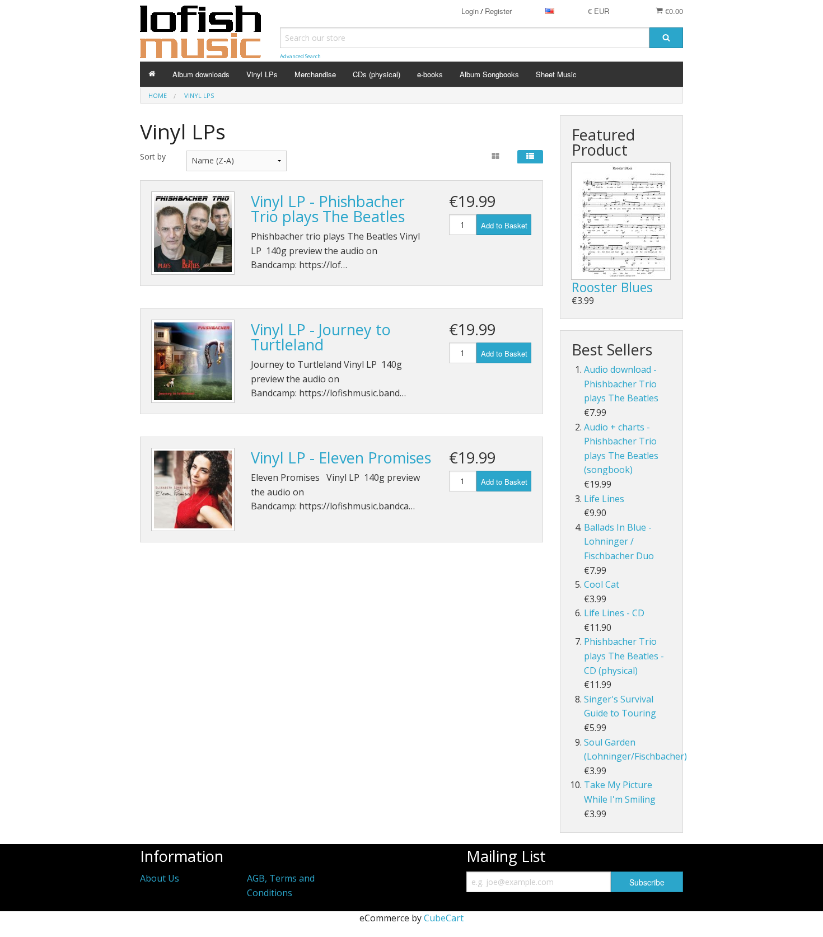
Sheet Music (556, 74)
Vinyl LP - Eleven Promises (341, 457)
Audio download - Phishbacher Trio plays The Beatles (621, 383)
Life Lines (604, 499)
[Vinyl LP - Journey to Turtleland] (193, 361)
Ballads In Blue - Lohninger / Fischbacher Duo (619, 541)
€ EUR (598, 11)
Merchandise (315, 74)
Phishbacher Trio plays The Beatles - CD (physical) (624, 655)
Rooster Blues (612, 287)
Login (470, 11)
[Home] (152, 74)
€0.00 (673, 11)
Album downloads (201, 74)
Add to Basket (504, 225)
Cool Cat (601, 584)
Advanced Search (300, 56)
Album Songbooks (489, 74)
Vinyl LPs (262, 74)
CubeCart (444, 918)
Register (498, 11)
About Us (159, 878)
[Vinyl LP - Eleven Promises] (193, 489)
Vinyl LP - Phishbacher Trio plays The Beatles (328, 209)
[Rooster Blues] (621, 221)
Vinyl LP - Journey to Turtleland (321, 337)
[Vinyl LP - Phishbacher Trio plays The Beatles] (193, 233)
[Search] (666, 37)
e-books (430, 74)
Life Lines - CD (614, 613)
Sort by (153, 156)
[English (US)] (549, 11)
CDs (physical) (376, 74)
